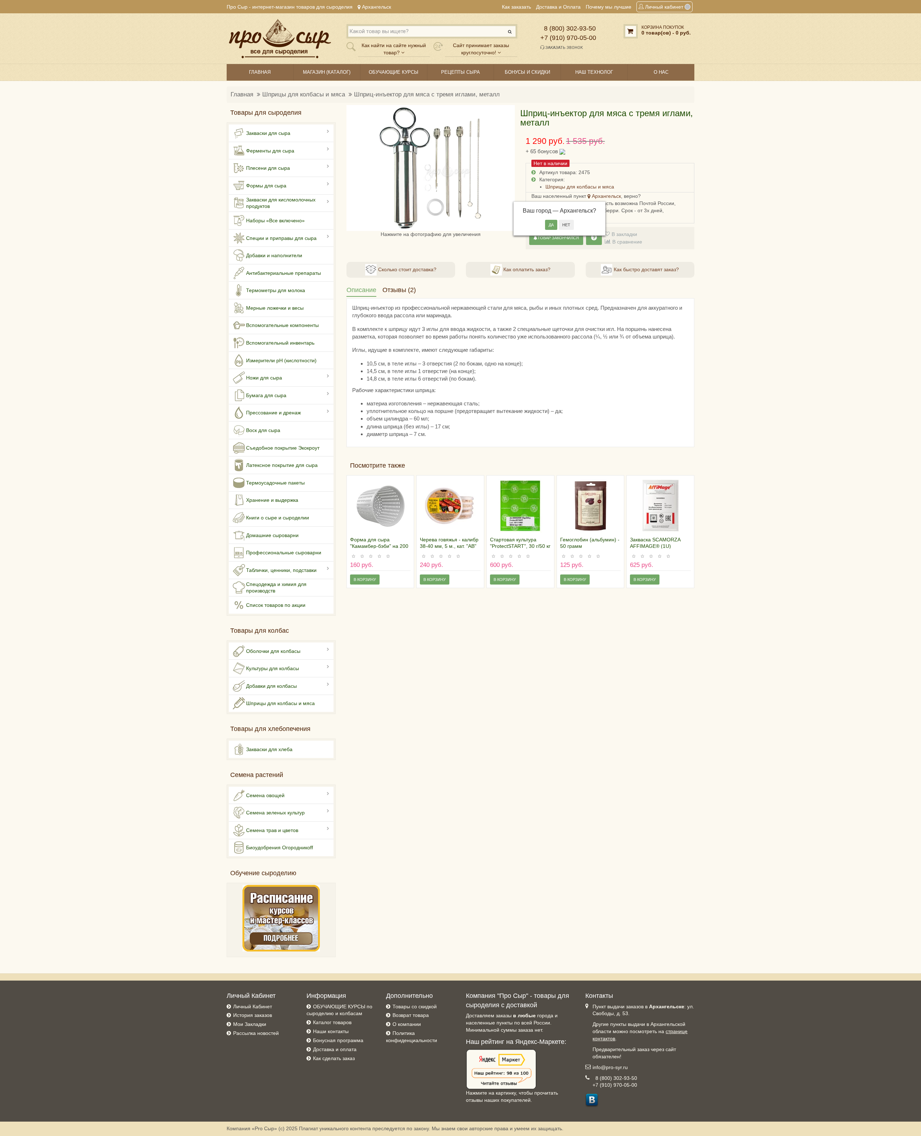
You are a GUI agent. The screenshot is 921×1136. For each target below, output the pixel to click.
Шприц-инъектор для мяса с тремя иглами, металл (427, 94)
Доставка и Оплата (558, 7)
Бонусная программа (338, 1040)
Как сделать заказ (334, 1058)
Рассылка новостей (256, 1033)
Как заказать (516, 7)
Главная (242, 94)
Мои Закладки (249, 1024)
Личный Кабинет (252, 1006)
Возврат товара (411, 1015)
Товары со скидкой (415, 1006)
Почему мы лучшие (608, 7)
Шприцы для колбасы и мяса (303, 94)
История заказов (252, 1015)
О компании (407, 1024)
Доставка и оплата (335, 1049)
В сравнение (627, 242)
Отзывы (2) (399, 290)
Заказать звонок (563, 47)
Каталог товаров (332, 1022)
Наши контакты (331, 1031)
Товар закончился (558, 238)
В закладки (624, 234)
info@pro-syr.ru (610, 1067)
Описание (361, 290)
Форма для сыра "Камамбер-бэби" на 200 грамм (379, 546)
